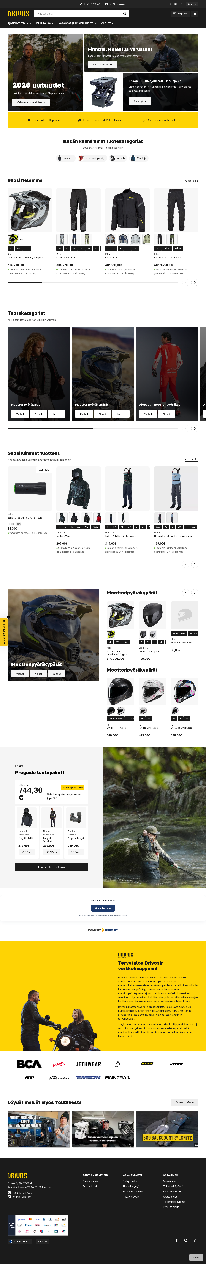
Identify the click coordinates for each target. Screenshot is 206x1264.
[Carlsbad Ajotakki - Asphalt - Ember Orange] (110, 239)
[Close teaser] (8, 617)
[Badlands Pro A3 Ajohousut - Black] (159, 239)
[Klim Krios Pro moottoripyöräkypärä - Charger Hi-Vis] (13, 239)
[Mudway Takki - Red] (99, 517)
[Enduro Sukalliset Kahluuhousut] (127, 488)
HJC (108, 724)
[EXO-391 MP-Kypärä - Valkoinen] (153, 634)
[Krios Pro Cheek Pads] (184, 615)
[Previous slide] (185, 282)
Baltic (10, 514)
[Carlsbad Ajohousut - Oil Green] (86, 239)
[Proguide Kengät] (76, 817)
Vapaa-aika (23, 834)
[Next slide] (194, 282)
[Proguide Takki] (27, 817)
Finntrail (60, 532)
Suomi (190, 4)
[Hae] (125, 13)
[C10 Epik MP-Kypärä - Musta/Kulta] (111, 711)
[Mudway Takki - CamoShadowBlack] (74, 517)
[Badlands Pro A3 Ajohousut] (176, 210)
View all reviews (103, 908)
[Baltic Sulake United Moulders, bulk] (30, 488)
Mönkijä (72, 834)
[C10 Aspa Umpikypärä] (184, 691)
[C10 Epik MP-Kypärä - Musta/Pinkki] (121, 711)
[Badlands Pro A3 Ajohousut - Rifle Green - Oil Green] (172, 239)
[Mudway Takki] (78, 488)
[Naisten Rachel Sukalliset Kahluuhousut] (176, 488)
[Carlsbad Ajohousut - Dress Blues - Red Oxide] (74, 239)
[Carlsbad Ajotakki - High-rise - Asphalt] (135, 239)
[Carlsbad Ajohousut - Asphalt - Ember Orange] (62, 239)
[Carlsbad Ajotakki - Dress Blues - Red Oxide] (123, 239)
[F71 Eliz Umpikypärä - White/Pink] (143, 711)
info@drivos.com (117, 4)
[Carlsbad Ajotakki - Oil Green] (148, 239)
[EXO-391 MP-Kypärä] (152, 615)
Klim (10, 254)
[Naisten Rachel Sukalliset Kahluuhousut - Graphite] (159, 517)
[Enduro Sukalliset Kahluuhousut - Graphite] (123, 517)
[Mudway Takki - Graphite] (86, 517)
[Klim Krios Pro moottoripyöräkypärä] (30, 210)
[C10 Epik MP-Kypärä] (120, 691)
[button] (4, 632)
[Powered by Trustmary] (103, 930)
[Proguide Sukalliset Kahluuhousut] (51, 817)
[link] (29, 1064)
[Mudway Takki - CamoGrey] (62, 517)
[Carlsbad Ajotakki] (127, 210)
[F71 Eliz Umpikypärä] (152, 691)
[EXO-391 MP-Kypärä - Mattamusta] (143, 634)
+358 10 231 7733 (93, 4)
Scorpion (143, 647)
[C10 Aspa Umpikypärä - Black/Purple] (175, 711)
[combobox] (81, 13)
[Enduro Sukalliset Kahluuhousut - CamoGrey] (110, 517)
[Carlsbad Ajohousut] (78, 210)
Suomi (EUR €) (21, 1241)
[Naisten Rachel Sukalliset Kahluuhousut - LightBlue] (172, 517)
